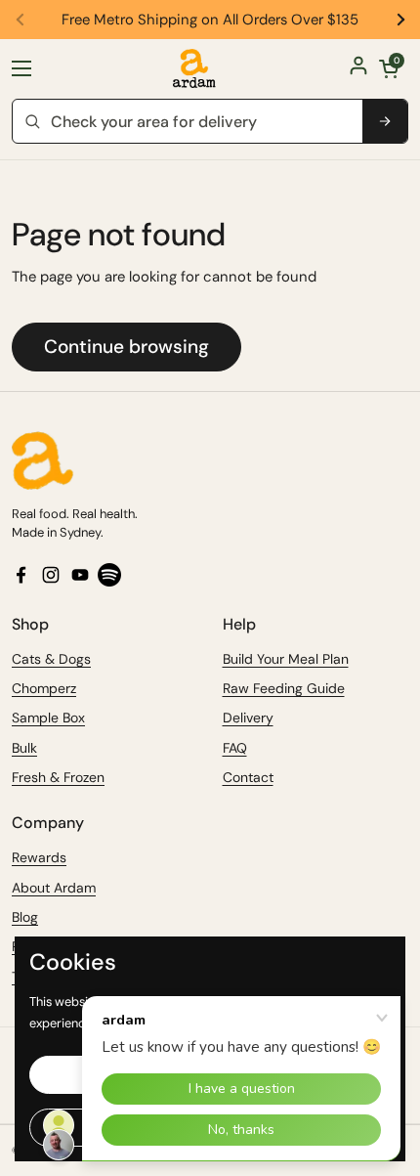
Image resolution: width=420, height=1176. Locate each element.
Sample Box (48, 717)
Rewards (39, 857)
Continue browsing (126, 346)
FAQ (235, 748)
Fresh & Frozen (58, 777)
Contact (248, 777)
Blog (25, 917)
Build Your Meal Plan (286, 659)
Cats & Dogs (51, 659)
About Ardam (54, 887)
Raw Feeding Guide (284, 688)
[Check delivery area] (384, 121)
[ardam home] (210, 460)
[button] (388, 68)
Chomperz (44, 688)
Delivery (248, 717)
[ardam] (194, 68)
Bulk (24, 748)
